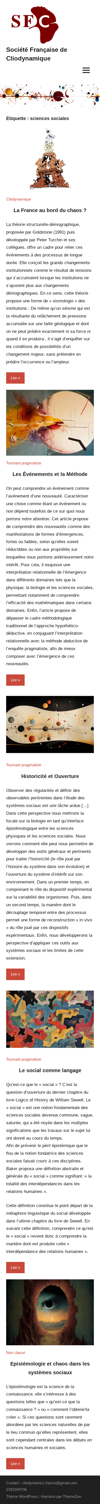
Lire (14, 378)
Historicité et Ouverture (50, 776)
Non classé (15, 1352)
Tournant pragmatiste (23, 463)
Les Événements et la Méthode (50, 474)
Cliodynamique (18, 199)
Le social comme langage (50, 1070)
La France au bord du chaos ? (50, 210)
